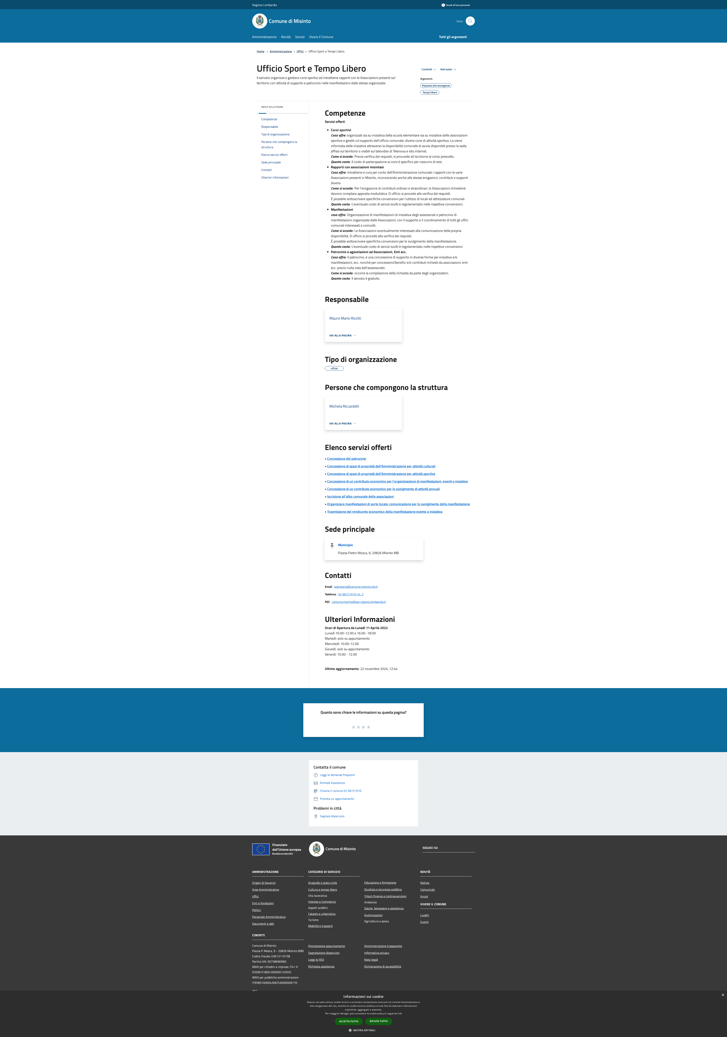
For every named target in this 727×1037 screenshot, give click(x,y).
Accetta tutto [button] (348, 1021)
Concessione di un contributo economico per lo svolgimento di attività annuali (383, 488)
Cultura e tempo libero (322, 889)
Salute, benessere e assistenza (384, 908)
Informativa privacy (376, 952)
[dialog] (363, 1014)
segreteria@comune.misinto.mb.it (356, 586)
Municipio (345, 544)
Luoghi (424, 915)
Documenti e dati (263, 923)
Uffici (300, 51)
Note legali (371, 959)
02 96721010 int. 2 (351, 594)
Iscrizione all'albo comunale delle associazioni (360, 496)
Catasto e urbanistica (321, 913)
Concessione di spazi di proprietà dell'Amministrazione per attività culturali (381, 466)
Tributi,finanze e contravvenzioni (385, 896)
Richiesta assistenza (321, 966)
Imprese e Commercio (322, 901)
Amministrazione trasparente (383, 946)
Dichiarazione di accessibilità (382, 966)
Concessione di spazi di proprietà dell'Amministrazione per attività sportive (381, 473)
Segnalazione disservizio (323, 952)
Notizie (424, 882)
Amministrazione (281, 51)
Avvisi (424, 896)
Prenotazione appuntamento (326, 946)
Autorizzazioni (373, 915)
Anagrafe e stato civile (322, 882)
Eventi (424, 922)
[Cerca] (470, 21)
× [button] (722, 995)
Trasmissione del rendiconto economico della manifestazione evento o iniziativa (384, 511)
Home (260, 51)
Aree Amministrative (265, 889)
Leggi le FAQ (316, 959)
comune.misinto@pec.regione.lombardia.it (359, 602)
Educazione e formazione (380, 882)
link (400, 1013)
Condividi (427, 69)
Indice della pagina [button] (272, 107)
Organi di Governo (263, 882)
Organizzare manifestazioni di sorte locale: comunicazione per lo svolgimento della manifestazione (398, 504)
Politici (256, 910)
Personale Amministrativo (269, 917)
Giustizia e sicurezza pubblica (383, 889)
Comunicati (427, 889)
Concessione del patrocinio (346, 458)
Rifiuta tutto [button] (379, 1021)
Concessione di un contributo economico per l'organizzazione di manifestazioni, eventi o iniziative (397, 481)
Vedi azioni (446, 69)
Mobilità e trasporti (320, 926)
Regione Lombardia (264, 5)
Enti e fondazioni (263, 903)
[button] (363, 1030)
